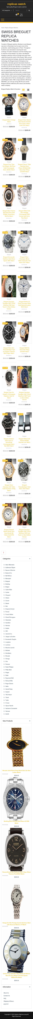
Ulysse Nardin (9, 705)
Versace (7, 711)
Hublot (7, 628)
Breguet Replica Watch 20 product (10, 89)
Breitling (7, 584)
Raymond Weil (9, 678)
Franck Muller (9, 614)
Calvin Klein (8, 589)
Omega (7, 658)
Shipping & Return (9, 1001)
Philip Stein (8, 669)
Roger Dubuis (9, 683)
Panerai (7, 664)
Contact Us (7, 995)
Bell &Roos (8, 575)
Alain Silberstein (9, 564)
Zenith (7, 714)
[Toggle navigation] (2, 19)
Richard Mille (9, 681)
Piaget (7, 672)
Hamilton (7, 622)
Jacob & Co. (8, 634)
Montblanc (8, 653)
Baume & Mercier (10, 570)
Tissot (7, 697)
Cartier (7, 592)
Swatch (7, 692)
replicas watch (16, 3)
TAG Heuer (8, 694)
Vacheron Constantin (11, 708)
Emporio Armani (9, 609)
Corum (7, 600)
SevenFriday (8, 689)
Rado (6, 675)
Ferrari (7, 611)
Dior (6, 606)
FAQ (5, 998)
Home (2, 27)
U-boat (7, 703)
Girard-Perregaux (10, 617)
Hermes (7, 625)
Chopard (7, 595)
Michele (7, 650)
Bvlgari (7, 587)
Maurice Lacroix (9, 647)
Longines (8, 642)
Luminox (7, 645)
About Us (6, 993)
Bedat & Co (8, 573)
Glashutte (8, 620)
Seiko (7, 686)
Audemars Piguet (10, 567)
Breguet (9, 117)
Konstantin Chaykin (10, 639)
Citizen (7, 598)
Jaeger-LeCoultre (10, 636)
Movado (7, 656)
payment (6, 1004)
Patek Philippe (9, 667)
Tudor (7, 700)
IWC (6, 631)
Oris (6, 661)
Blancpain (8, 578)
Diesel (7, 603)
